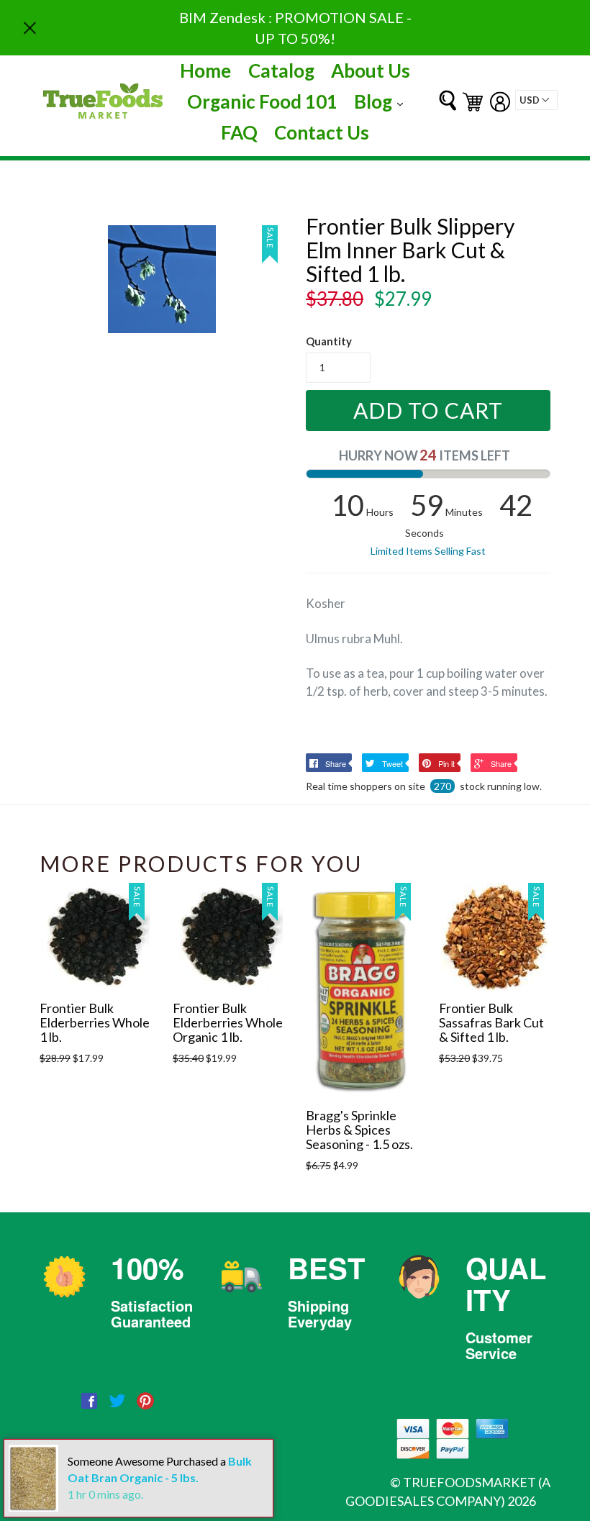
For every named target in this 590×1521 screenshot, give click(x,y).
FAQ (239, 132)
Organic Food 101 (262, 101)
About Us (370, 70)
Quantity (329, 341)
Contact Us (321, 132)
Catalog (281, 70)
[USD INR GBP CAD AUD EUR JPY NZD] (536, 100)
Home (205, 70)
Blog (382, 101)
